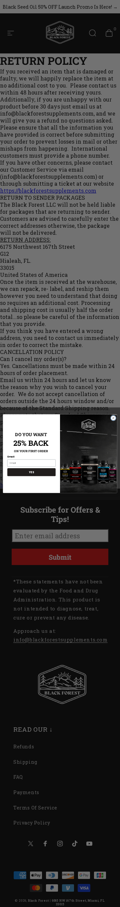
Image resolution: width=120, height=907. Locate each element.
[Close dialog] (113, 417)
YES (31, 472)
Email (10, 456)
